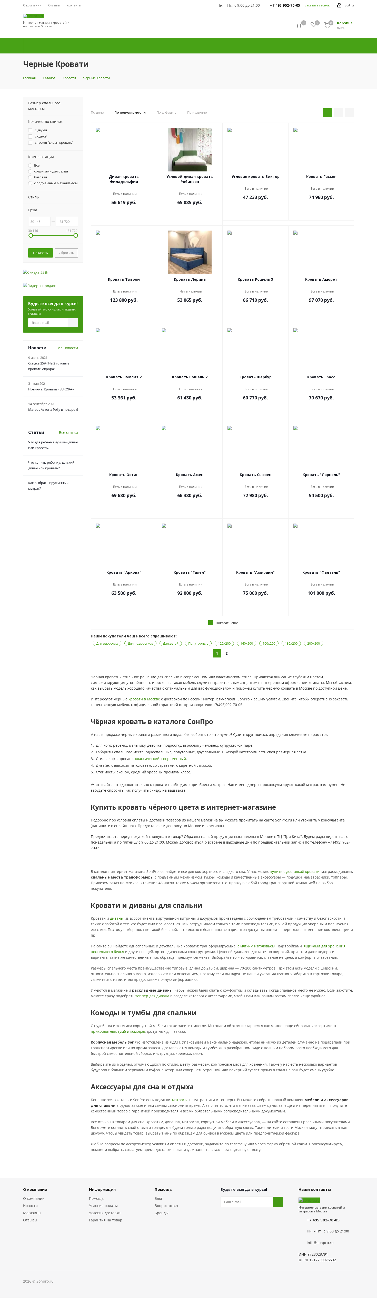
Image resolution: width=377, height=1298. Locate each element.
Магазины (32, 1212)
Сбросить (66, 252)
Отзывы (30, 1220)
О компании (34, 1198)
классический (147, 758)
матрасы (179, 1099)
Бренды (161, 1212)
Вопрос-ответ (166, 1205)
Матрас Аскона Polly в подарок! (53, 409)
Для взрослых (107, 643)
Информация (102, 1189)
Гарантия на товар (105, 1220)
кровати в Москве (144, 699)
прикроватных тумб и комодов (118, 1031)
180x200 (291, 643)
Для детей (170, 643)
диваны (117, 918)
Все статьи (68, 432)
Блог (159, 1198)
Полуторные (198, 643)
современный (173, 758)
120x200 (224, 643)
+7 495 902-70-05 (323, 1219)
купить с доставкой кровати (295, 871)
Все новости (67, 347)
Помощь (96, 1198)
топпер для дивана (152, 995)
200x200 (313, 643)
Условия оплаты (103, 1205)
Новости (30, 1205)
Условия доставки (105, 1212)
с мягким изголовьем (256, 946)
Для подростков (140, 643)
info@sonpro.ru (320, 1242)
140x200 (246, 643)
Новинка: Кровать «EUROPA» (51, 389)
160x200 (269, 643)
